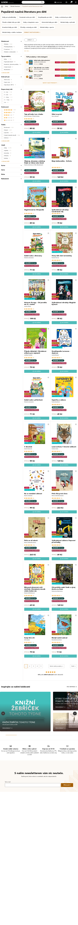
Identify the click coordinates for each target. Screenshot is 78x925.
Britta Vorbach (37, 69)
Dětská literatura (15, 6)
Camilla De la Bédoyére (40, 62)
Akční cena (71, 62)
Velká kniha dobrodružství (42, 60)
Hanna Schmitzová (29, 164)
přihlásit (67, 785)
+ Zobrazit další (5, 72)
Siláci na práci (38, 75)
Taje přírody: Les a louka (41, 67)
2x (61, 357)
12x (61, 498)
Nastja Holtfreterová (29, 593)
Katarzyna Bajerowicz (57, 591)
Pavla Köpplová (56, 401)
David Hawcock (28, 448)
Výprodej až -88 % (69, 78)
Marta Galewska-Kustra (58, 495)
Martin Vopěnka (28, 495)
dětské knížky (52, 46)
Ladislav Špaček (28, 355)
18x (34, 545)
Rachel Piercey (55, 257)
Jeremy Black (27, 306)
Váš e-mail (8, 782)
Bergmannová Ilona (57, 639)
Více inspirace (71, 686)
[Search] (42, 2)
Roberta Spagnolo (29, 257)
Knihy (6, 6)
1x (33, 213)
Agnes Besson (55, 355)
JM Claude (27, 639)
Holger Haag (55, 448)
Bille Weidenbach (38, 164)
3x (33, 118)
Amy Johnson (37, 76)
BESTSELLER (64, 62)
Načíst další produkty (50, 82)
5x (61, 213)
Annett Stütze (45, 69)
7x (33, 451)
